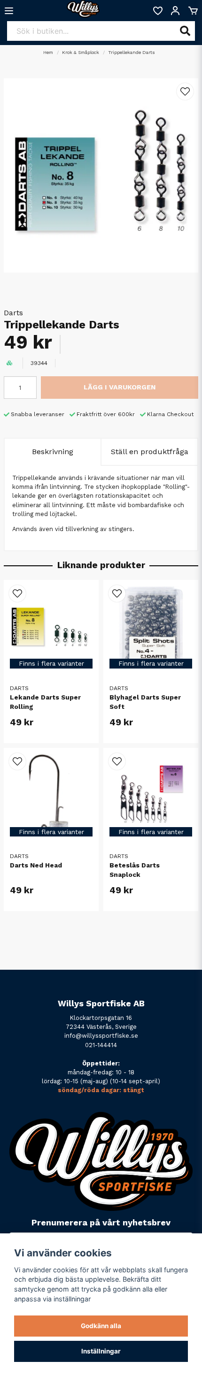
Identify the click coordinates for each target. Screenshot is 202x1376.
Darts (13, 312)
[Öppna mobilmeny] (9, 10)
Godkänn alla (101, 1326)
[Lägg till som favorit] (157, 10)
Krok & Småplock (80, 52)
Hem (48, 52)
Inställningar (101, 1351)
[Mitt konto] (175, 10)
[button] (185, 91)
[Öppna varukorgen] (193, 10)
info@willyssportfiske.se (101, 1035)
